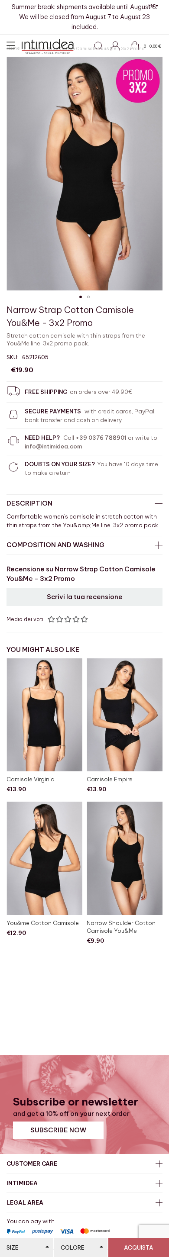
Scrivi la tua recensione (85, 597)
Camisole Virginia (30, 779)
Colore (72, 1247)
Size (12, 1247)
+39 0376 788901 (101, 437)
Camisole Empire (110, 779)
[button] (153, 5)
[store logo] (48, 46)
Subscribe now (58, 1130)
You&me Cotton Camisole (42, 922)
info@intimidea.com (53, 446)
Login (119, 50)
